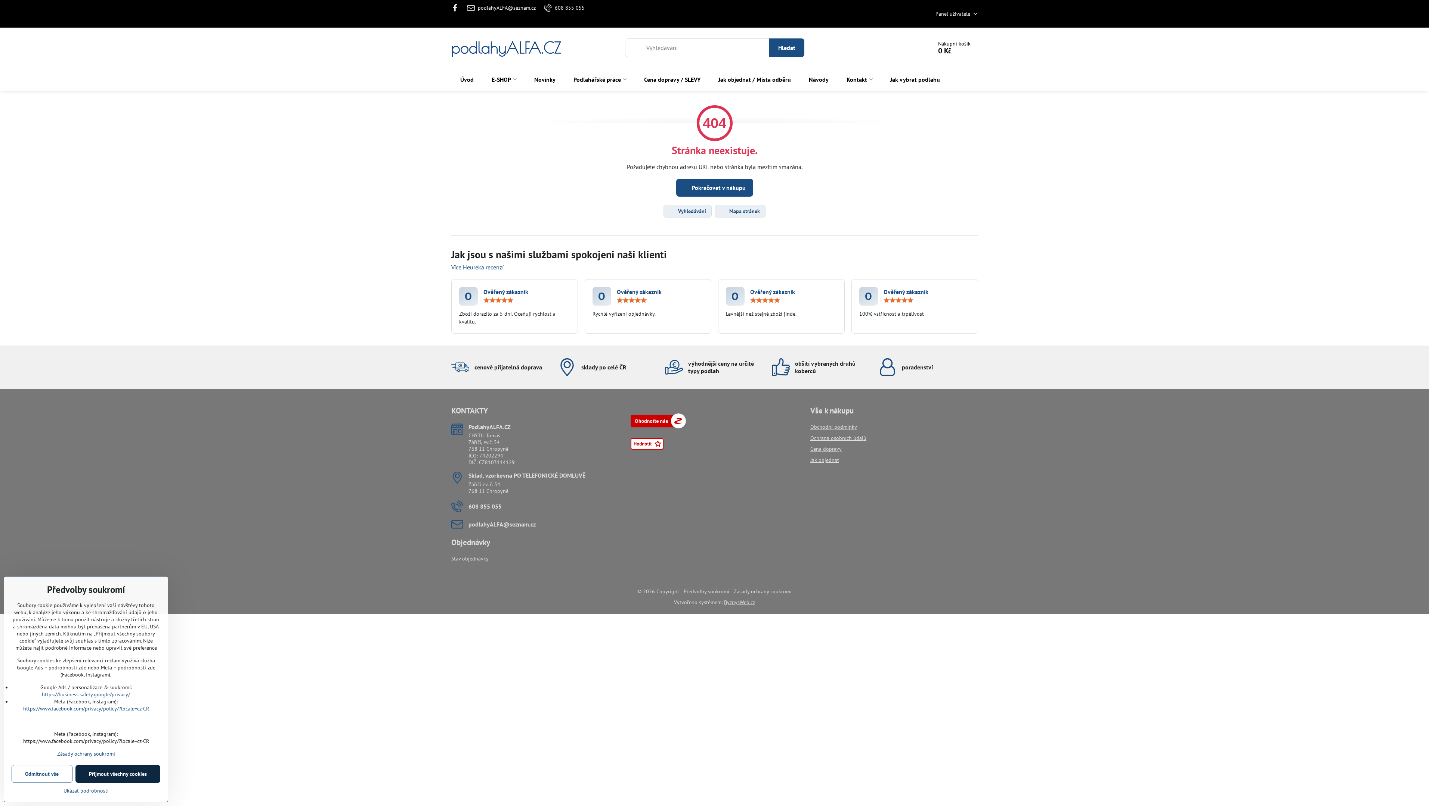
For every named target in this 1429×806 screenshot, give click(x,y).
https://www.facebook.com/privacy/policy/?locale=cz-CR (86, 708)
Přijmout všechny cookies (118, 774)
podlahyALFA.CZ (506, 48)
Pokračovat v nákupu (718, 187)
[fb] (457, 8)
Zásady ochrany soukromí (763, 591)
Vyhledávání (691, 211)
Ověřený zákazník (505, 292)
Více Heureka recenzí (477, 267)
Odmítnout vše (42, 774)
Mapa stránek (744, 211)
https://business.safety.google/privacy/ (86, 694)
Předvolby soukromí (706, 591)
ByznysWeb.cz (739, 602)
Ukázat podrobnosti (86, 790)
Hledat (786, 47)
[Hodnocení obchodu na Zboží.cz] (658, 426)
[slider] (498, 300)
